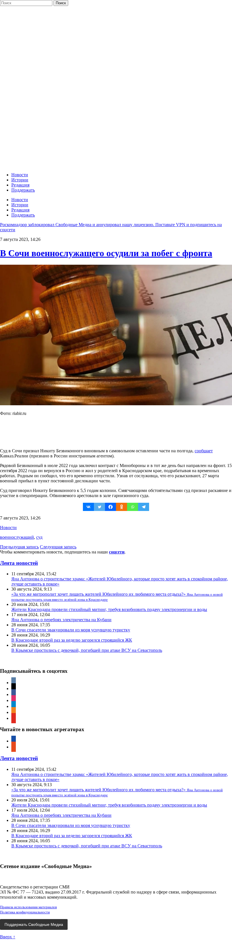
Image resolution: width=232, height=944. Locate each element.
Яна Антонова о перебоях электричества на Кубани (61, 619)
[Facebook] (110, 507)
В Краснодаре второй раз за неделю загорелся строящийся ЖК (71, 640)
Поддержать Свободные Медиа (34, 924)
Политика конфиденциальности (25, 912)
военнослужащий (17, 537)
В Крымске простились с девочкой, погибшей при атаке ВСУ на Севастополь (86, 650)
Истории (19, 179)
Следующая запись (58, 546)
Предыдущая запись (19, 546)
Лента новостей (19, 563)
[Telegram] (143, 507)
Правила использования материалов (28, 907)
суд (39, 537)
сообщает (204, 450)
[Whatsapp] (132, 507)
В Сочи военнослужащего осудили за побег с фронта (106, 253)
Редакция (20, 185)
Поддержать (23, 190)
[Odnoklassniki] (121, 507)
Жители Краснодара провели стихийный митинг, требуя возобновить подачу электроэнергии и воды (109, 609)
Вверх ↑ (7, 936)
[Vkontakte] (88, 507)
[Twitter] (99, 507)
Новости (19, 174)
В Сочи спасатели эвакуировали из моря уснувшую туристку (70, 629)
